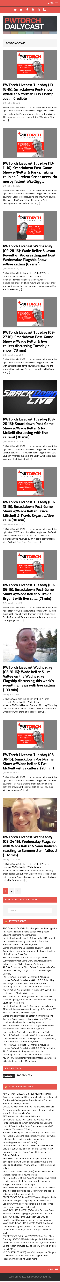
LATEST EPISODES (17, 921)
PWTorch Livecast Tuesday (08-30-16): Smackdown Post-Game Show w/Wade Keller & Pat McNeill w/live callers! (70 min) (29, 762)
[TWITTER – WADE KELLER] (21, 10)
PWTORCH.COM (24, 1075)
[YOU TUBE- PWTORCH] (33, 10)
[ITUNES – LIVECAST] (38, 10)
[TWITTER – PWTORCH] (15, 10)
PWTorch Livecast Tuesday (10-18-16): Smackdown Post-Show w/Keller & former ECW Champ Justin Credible (28, 92)
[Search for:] (30, 910)
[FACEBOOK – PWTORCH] (27, 10)
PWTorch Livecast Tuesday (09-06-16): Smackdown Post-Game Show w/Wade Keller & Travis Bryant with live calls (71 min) (29, 592)
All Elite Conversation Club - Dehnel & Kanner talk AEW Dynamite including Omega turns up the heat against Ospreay (29, 970)
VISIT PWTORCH (13, 1068)
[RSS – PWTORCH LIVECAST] (44, 10)
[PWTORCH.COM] (9, 1076)
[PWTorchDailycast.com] (30, 25)
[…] (7, 120)
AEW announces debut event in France (21, 1116)
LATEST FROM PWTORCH (20, 1086)
